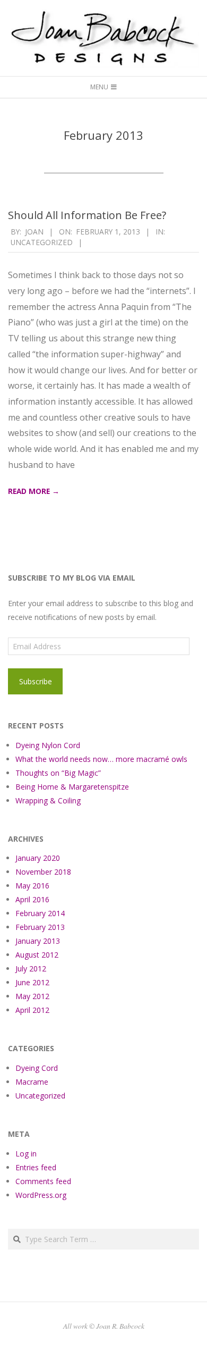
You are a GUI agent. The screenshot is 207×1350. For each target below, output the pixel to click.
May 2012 (32, 996)
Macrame (31, 1082)
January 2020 (37, 858)
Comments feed (43, 1181)
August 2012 (36, 955)
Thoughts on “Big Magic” (58, 773)
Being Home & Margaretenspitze (72, 787)
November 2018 (43, 872)
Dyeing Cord (36, 1068)
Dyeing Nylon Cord (47, 745)
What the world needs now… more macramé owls (101, 759)
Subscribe (35, 681)
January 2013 (37, 941)
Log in (26, 1153)
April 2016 (32, 899)
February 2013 (40, 927)
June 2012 (32, 982)
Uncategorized (42, 242)
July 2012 (30, 968)
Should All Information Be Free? (87, 215)
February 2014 (40, 913)
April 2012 (32, 1010)
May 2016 (32, 886)
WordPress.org (40, 1195)
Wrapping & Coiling (48, 800)
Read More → (33, 491)
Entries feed (35, 1167)
